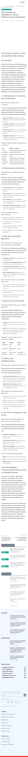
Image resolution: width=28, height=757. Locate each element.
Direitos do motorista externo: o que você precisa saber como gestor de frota (17, 657)
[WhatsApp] (16, 26)
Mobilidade (4, 722)
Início (2, 6)
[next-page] (4, 569)
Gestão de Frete (5, 731)
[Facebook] (7, 26)
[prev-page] (2, 569)
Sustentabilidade (5, 741)
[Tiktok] (20, 702)
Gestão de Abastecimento (9, 6)
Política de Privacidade (5, 706)
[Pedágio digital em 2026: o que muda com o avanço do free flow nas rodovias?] (5, 579)
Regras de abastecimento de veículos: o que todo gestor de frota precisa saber (17, 550)
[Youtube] (12, 702)
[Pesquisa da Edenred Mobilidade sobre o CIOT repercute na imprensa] (5, 643)
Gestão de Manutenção (7, 717)
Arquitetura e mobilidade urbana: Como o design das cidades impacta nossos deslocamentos (18, 564)
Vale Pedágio (4, 719)
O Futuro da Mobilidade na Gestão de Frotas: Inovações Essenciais (21, 539)
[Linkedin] (7, 702)
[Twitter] (10, 26)
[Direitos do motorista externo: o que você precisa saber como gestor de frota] (5, 658)
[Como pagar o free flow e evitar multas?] (5, 601)
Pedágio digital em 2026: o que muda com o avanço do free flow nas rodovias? (18, 578)
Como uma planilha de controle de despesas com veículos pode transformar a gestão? (17, 586)
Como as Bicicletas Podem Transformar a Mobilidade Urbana (6, 539)
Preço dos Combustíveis (7, 744)
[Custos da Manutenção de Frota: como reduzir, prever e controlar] (5, 557)
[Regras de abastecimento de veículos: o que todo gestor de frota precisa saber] (5, 550)
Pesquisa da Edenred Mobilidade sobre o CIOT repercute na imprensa (18, 642)
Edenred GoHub (5, 728)
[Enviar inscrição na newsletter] (25, 695)
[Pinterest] (13, 26)
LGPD (13, 706)
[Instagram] (16, 702)
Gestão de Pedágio (6, 725)
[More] (19, 26)
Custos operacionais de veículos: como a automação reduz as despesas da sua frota (17, 593)
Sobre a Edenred (5, 738)
